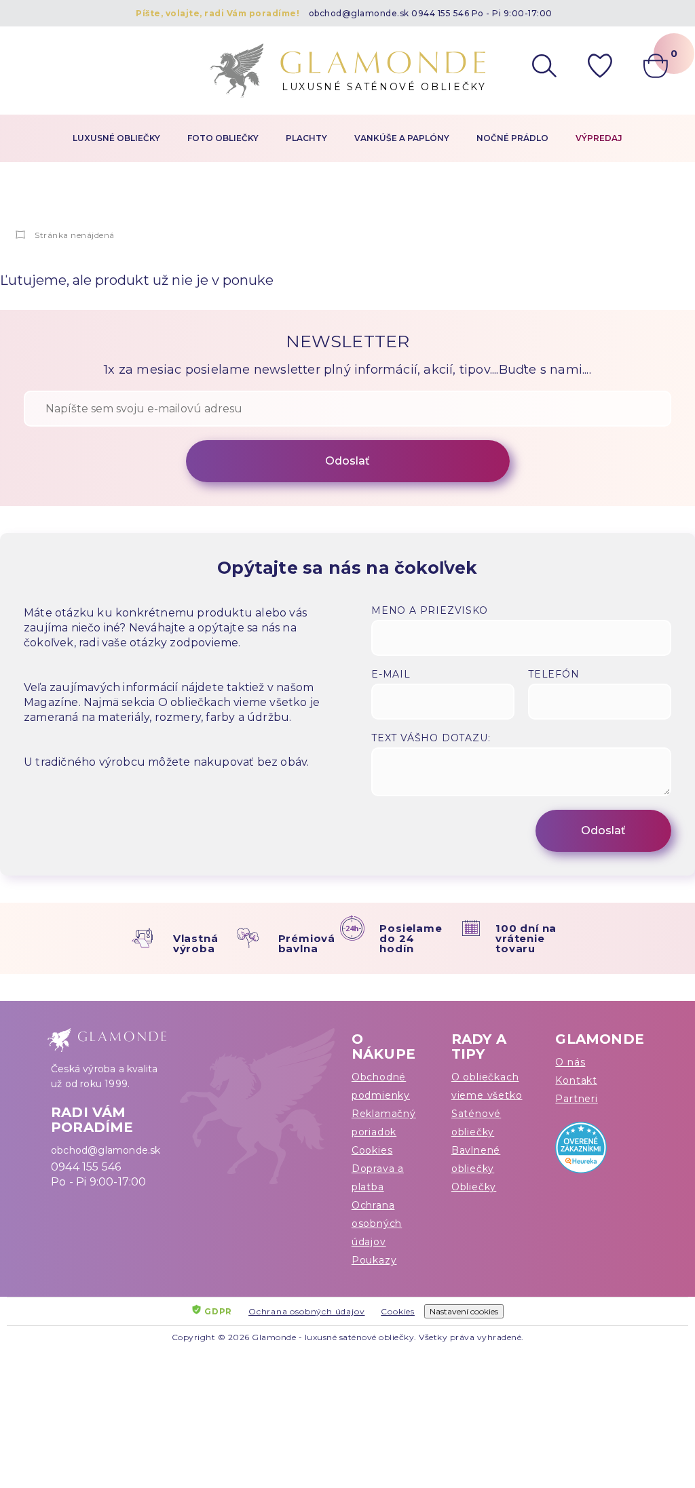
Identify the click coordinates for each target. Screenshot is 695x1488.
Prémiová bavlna (306, 943)
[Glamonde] (20, 235)
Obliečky (473, 1187)
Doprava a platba (378, 1177)
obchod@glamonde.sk (359, 13)
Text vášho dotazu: (430, 738)
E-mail (391, 674)
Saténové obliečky (476, 1123)
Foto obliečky (223, 138)
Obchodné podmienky (381, 1086)
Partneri (576, 1099)
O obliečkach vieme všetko (487, 1086)
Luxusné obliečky (116, 138)
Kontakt (576, 1080)
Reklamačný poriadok (384, 1123)
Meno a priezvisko (429, 610)
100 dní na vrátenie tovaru (526, 938)
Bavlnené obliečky (475, 1159)
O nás (570, 1062)
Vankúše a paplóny (401, 138)
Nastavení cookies (464, 1311)
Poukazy (374, 1260)
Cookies (372, 1150)
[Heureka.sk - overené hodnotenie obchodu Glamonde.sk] (599, 1150)
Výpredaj (599, 138)
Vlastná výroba (196, 943)
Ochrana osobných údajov (377, 1223)
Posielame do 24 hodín (410, 938)
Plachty (306, 138)
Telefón (554, 674)
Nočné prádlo (512, 138)
